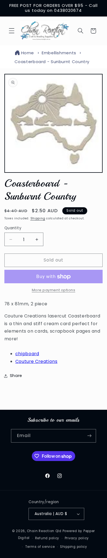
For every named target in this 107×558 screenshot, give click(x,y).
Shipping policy (73, 546)
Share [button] (16, 375)
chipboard (27, 354)
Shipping (37, 218)
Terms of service (40, 546)
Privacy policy (77, 538)
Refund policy (47, 538)
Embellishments (59, 53)
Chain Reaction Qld (44, 531)
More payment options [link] (53, 290)
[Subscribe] (89, 436)
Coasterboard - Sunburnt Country (52, 61)
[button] (11, 31)
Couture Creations (36, 361)
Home (27, 53)
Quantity (12, 228)
